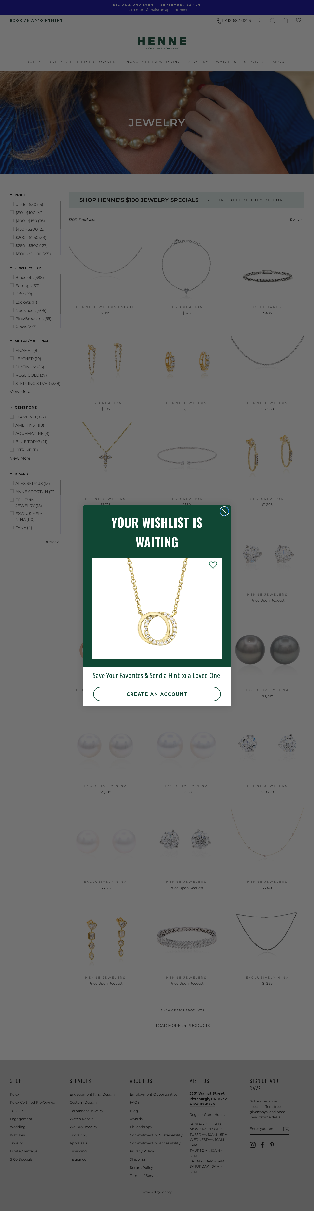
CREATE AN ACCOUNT (157, 694)
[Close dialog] (224, 511)
